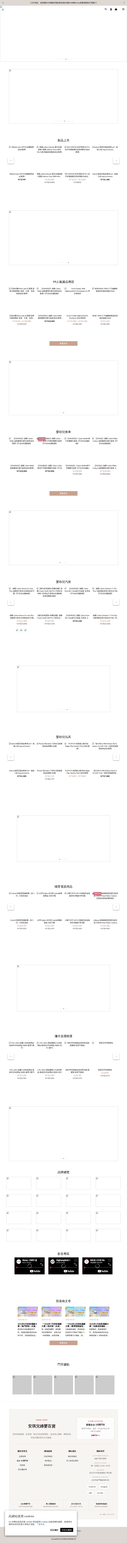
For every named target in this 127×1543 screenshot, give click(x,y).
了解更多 (41, 1524)
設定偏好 (54, 1530)
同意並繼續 (67, 1530)
